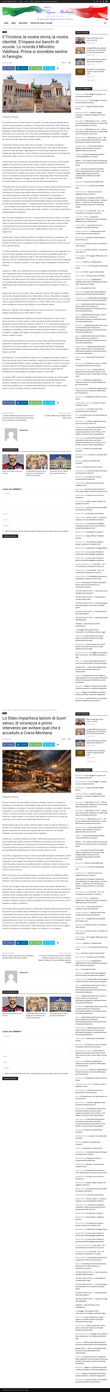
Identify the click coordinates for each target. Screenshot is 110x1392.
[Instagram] (97, 1)
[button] (105, 23)
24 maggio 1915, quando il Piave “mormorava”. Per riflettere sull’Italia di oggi (91, 655)
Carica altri (91, 80)
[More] (58, 68)
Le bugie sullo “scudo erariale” (92, 467)
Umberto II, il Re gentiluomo (92, 262)
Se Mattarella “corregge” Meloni (96, 548)
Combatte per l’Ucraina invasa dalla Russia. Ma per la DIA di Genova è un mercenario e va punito (90, 584)
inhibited (78, 624)
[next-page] (7, 480)
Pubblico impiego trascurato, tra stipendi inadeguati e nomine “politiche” (90, 115)
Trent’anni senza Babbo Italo (93, 182)
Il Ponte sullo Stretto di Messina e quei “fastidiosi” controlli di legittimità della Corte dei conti (89, 148)
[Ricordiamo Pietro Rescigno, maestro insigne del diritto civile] (80, 71)
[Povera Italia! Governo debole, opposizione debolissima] (60, 461)
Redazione (24, 430)
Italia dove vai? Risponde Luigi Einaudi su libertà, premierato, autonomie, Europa (89, 204)
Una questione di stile (88, 288)
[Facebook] (94, 1)
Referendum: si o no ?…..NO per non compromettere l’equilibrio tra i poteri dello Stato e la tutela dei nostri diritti (91, 123)
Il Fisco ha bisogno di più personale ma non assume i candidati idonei (91, 605)
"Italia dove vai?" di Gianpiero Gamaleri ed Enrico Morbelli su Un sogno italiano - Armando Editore (91, 200)
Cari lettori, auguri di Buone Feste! (92, 272)
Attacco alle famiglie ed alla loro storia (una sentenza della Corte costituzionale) (90, 669)
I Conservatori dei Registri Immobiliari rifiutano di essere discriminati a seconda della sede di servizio (90, 526)
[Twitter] (100, 1)
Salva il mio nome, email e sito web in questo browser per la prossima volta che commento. (37, 531)
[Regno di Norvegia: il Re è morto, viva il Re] (13, 461)
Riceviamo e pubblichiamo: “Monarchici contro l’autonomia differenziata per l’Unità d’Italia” (91, 219)
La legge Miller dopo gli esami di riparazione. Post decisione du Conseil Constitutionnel (36, 473)
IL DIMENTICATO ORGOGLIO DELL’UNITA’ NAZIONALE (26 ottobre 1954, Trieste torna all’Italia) (91, 282)
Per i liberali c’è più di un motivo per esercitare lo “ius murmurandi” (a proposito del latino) (91, 163)
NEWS (9, 29)
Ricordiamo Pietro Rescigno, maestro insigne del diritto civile (95, 71)
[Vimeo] (103, 1)
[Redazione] (11, 434)
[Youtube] (106, 1)
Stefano (78, 160)
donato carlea (80, 667)
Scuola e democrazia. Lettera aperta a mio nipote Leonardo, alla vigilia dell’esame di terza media (89, 638)
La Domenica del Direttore (95, 514)
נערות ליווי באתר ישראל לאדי (83, 591)
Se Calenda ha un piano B (94, 532)
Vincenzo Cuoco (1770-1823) (96, 276)
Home (4, 29)
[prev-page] (3, 480)
